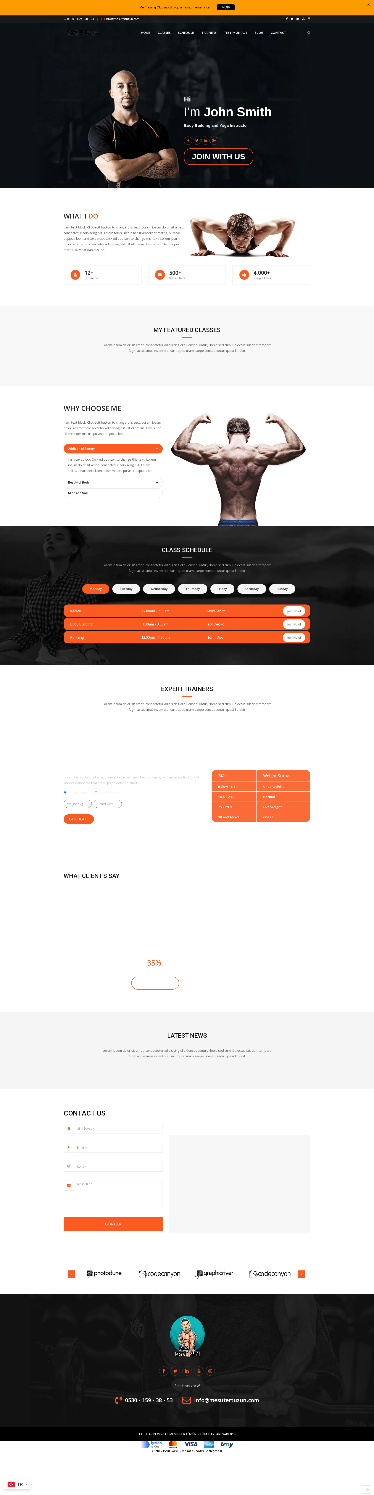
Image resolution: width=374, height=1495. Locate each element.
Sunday (282, 589)
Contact (278, 32)
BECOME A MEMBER (155, 983)
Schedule (186, 32)
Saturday (252, 589)
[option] (104, 1274)
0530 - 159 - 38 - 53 (80, 19)
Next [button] (301, 1274)
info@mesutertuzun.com (123, 19)
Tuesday (126, 589)
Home (145, 32)
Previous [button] (71, 1274)
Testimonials (235, 32)
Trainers (208, 32)
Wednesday (159, 589)
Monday (96, 589)
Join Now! (294, 611)
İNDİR (225, 7)
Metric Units (78, 793)
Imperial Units (111, 793)
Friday (222, 589)
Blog (259, 32)
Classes (164, 32)
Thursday (192, 589)
